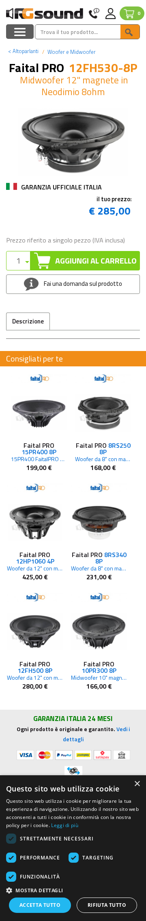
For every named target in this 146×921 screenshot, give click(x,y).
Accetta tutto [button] (39, 905)
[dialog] (73, 848)
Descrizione (28, 321)
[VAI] (130, 32)
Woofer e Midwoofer (71, 52)
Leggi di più (64, 825)
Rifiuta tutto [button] (107, 905)
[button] (73, 890)
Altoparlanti (23, 51)
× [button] (137, 784)
